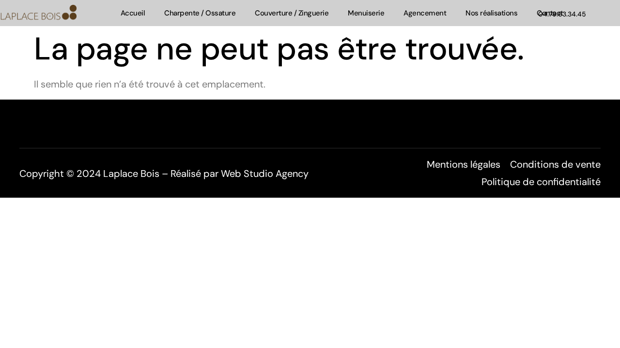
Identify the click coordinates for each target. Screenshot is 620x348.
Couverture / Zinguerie (291, 13)
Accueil (133, 13)
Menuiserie (366, 13)
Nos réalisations (491, 13)
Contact (550, 13)
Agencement (424, 13)
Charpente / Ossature (199, 13)
